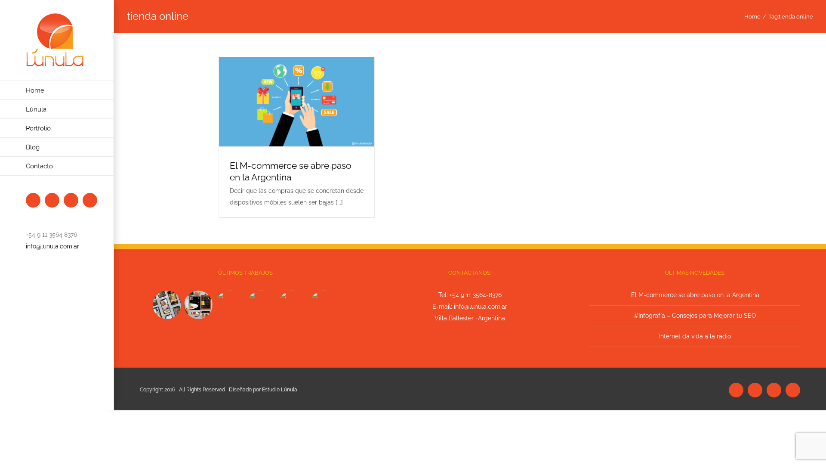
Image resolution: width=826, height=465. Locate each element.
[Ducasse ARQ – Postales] (292, 304)
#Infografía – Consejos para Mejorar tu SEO (695, 315)
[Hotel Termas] (261, 304)
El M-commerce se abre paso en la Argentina (695, 294)
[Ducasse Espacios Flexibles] (324, 304)
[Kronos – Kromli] (229, 304)
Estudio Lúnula (279, 390)
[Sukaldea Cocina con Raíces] (198, 304)
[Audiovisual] (167, 304)
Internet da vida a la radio (695, 336)
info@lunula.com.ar (52, 246)
